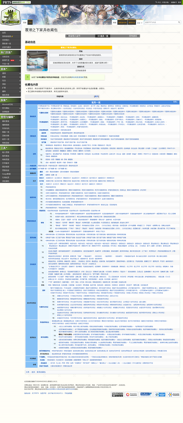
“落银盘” (58, 225)
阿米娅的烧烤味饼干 (62, 214)
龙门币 (93, 106)
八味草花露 (145, 228)
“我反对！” (123, 272)
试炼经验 (102, 261)
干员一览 (5, 64)
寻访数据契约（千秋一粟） (115, 122)
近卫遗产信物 (60, 237)
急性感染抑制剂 (53, 272)
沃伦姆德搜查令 (77, 251)
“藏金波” (78, 223)
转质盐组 (88, 154)
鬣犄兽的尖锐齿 (64, 264)
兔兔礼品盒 (104, 205)
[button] (139, 22)
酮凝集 (70, 159)
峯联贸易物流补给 (59, 199)
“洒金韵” (84, 228)
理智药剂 (42, 211)
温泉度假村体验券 (96, 360)
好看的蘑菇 (106, 251)
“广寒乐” (71, 228)
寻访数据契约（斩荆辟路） (154, 119)
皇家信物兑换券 (66, 130)
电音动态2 (81, 243)
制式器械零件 (110, 261)
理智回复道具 (31, 221)
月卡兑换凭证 (136, 363)
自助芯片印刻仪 (83, 323)
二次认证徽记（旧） (114, 363)
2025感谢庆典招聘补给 (80, 354)
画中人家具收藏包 (81, 332)
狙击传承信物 (80, 240)
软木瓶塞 (107, 279)
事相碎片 (157, 106)
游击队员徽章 (52, 251)
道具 (33, 372)
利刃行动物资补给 (101, 190)
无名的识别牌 (52, 248)
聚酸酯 (58, 159)
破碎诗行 (115, 279)
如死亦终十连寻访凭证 (154, 305)
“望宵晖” (64, 225)
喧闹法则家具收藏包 (96, 326)
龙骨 (47, 172)
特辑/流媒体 (68, 351)
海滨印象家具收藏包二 (66, 332)
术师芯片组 (84, 181)
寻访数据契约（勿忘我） (78, 117)
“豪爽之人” (94, 363)
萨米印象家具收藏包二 (129, 334)
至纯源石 (133, 36)
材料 (34, 154)
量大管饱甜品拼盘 (61, 228)
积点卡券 (156, 272)
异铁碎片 (70, 162)
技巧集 (44, 142)
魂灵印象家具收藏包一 (108, 340)
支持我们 (5, 40)
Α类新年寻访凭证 (56, 293)
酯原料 (59, 162)
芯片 (41, 184)
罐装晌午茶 (84, 259)
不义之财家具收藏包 (136, 342)
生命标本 (126, 357)
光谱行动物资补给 (52, 193)
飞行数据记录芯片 (54, 266)
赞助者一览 (6, 44)
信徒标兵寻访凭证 (63, 313)
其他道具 (44, 363)
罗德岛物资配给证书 (164, 251)
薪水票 (91, 259)
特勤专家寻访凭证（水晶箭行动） (121, 305)
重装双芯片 (67, 178)
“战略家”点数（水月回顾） (62, 274)
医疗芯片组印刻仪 (134, 321)
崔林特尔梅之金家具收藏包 (169, 342)
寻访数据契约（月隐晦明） (115, 117)
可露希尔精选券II (170, 111)
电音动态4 (97, 243)
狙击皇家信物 (80, 234)
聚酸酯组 (170, 154)
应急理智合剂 (73, 211)
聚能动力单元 (58, 148)
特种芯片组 (110, 181)
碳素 (52, 175)
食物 (42, 223)
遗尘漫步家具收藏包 (112, 332)
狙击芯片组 (76, 181)
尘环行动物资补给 (52, 196)
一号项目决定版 (95, 357)
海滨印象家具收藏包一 (150, 329)
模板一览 (5, 132)
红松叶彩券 (151, 256)
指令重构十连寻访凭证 (64, 310)
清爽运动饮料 (165, 225)
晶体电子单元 (86, 145)
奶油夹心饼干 (124, 223)
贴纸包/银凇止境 (102, 351)
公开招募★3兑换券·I (161, 290)
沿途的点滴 (122, 282)
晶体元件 (112, 154)
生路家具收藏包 (64, 348)
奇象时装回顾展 (114, 136)
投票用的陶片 (93, 279)
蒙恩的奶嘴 (52, 277)
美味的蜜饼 (115, 251)
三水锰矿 (154, 148)
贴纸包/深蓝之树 (90, 351)
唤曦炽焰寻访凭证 (89, 299)
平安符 (162, 261)
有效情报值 (105, 246)
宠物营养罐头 (121, 261)
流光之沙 (89, 272)
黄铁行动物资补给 (75, 190)
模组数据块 (49, 145)
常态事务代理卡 (56, 108)
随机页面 (5, 95)
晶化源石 (64, 266)
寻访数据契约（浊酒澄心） (79, 119)
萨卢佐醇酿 (132, 225)
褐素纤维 (80, 154)
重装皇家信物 (70, 234)
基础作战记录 (73, 166)
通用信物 (33, 237)
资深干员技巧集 (70, 142)
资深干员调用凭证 (89, 290)
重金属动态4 (53, 246)
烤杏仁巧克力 (100, 231)
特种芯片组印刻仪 (160, 321)
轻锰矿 (134, 154)
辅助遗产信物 (111, 237)
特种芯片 (99, 184)
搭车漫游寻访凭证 (122, 318)
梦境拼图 (130, 277)
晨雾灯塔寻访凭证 (63, 302)
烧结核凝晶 (77, 145)
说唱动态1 (114, 243)
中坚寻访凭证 (97, 108)
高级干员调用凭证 (92, 288)
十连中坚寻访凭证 (79, 108)
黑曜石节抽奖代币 (74, 246)
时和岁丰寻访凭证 (103, 305)
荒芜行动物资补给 (88, 190)
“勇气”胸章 (95, 274)
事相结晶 (66, 106)
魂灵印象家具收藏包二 (139, 340)
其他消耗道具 (43, 130)
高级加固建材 (54, 172)
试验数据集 (114, 266)
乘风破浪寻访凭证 (76, 299)
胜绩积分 (116, 272)
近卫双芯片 (58, 178)
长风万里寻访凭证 (103, 302)
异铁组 (48, 156)
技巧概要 (33, 169)
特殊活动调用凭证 (102, 290)
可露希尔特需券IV (68, 111)
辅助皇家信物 (111, 234)
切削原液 (113, 148)
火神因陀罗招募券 (79, 288)
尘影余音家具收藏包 (65, 340)
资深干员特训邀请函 (132, 139)
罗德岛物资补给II (64, 193)
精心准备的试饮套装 (75, 357)
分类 (27, 372)
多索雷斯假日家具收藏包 (81, 334)
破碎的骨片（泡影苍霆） (62, 282)
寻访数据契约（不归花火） (117, 124)
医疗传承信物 (101, 240)
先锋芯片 (49, 184)
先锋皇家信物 (50, 234)
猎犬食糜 (115, 282)
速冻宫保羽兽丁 (70, 217)
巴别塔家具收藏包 (118, 345)
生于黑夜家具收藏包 (81, 329)
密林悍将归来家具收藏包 (117, 329)
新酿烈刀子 (148, 261)
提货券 (44, 133)
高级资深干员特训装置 (71, 139)
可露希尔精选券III (157, 111)
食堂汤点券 (166, 246)
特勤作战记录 (67, 366)
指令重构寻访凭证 (158, 307)
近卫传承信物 (60, 240)
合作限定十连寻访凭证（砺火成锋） (135, 302)
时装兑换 (44, 136)
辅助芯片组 (102, 181)
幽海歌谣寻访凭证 (63, 299)
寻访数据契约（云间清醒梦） (79, 122)
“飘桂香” (71, 223)
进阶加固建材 (64, 172)
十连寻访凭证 (67, 108)
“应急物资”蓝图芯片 (73, 272)
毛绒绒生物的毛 (88, 266)
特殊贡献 (5, 143)
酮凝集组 (54, 156)
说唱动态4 (138, 243)
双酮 (75, 162)
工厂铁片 (145, 251)
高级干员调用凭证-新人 (150, 288)
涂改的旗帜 (68, 360)
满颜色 (57, 220)
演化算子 (129, 285)
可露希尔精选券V (131, 111)
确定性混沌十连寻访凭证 (106, 318)
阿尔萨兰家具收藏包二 (97, 337)
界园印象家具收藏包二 (151, 342)
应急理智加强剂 (85, 211)
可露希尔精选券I (55, 114)
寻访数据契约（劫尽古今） (157, 124)
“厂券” (50, 282)
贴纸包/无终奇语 (114, 351)
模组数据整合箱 (57, 321)
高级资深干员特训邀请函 (101, 139)
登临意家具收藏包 (169, 340)
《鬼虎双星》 (108, 256)
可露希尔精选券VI (119, 111)
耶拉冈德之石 (74, 259)
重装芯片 (63, 184)
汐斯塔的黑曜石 (64, 243)
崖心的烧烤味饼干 (149, 214)
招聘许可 (106, 108)
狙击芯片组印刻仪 (121, 321)
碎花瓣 (50, 274)
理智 (67, 363)
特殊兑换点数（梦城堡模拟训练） (146, 277)
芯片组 (41, 181)
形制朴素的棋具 (114, 357)
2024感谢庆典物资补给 (53, 202)
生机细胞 (64, 285)
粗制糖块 (61, 269)
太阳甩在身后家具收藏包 (78, 348)
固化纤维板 (96, 148)
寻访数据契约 (43, 122)
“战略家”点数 (164, 272)
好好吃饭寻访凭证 (89, 307)
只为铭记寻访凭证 (76, 296)
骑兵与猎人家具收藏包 (80, 326)
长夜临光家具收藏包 (114, 334)
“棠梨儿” (85, 277)
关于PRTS (35, 393)
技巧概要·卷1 (62, 169)
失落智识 (115, 285)
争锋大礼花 (104, 274)
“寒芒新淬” (86, 363)
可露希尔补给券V (68, 114)
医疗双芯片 (93, 178)
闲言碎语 (123, 277)
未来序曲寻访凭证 (63, 305)
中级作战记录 (52, 166)
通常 (43, 290)
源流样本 (122, 285)
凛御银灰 (104, 357)
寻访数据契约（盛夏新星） (151, 117)
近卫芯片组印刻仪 (94, 321)
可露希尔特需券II (94, 111)
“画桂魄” (71, 225)
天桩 (171, 266)
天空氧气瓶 (83, 279)
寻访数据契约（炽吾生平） (79, 124)
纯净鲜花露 (86, 223)
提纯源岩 (49, 151)
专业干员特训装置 (56, 139)
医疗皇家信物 (101, 234)
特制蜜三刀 (141, 225)
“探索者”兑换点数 (98, 272)
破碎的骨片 (169, 261)
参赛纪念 (63, 272)
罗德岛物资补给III (64, 196)
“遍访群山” (102, 363)
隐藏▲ (175, 102)
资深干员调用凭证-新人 (58, 290)
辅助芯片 (92, 184)
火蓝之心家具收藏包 (65, 326)
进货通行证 (130, 261)
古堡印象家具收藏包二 (66, 329)
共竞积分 (61, 279)
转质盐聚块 (104, 148)
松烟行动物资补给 (104, 193)
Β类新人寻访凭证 (145, 293)
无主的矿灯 (60, 360)
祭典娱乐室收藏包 (91, 342)
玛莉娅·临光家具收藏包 (134, 329)
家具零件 (121, 108)
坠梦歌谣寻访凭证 (89, 313)
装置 (52, 159)
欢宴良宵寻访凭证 (145, 307)
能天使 (64, 357)
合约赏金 (150, 106)
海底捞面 (98, 228)
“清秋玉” (78, 228)
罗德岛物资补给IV (77, 196)
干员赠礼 (42, 357)
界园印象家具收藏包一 (120, 342)
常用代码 (5, 128)
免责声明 (43, 393)
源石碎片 (87, 106)
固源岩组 (155, 154)
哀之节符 (144, 266)
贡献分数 (5, 136)
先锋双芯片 (49, 178)
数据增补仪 (58, 145)
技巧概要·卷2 (52, 169)
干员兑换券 (67, 288)
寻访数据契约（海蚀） (96, 119)
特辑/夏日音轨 (162, 351)
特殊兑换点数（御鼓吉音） (98, 277)
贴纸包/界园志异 (126, 351)
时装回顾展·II (82, 136)
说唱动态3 (130, 243)
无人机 (58, 363)
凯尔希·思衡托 (134, 357)
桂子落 (74, 220)
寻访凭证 (89, 108)
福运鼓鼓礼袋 (56, 354)
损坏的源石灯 (77, 274)
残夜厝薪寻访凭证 (63, 307)
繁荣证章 (156, 261)
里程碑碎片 (106, 266)
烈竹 (72, 282)
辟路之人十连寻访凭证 (64, 315)
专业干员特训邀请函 (117, 139)
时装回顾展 (64, 136)
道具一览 (104, 36)
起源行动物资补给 (108, 199)
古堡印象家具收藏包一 (126, 326)
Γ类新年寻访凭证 (81, 293)
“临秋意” (91, 228)
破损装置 (53, 162)
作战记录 (33, 166)
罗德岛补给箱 (66, 354)
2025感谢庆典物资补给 (53, 205)
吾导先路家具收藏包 (81, 337)
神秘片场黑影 (69, 277)
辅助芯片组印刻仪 (147, 321)
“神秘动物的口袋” (146, 357)
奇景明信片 (152, 251)
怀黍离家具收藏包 (104, 345)
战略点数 (78, 277)
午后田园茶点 (105, 223)
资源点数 (161, 277)
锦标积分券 (106, 282)
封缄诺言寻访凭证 (63, 318)
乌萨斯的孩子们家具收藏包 (144, 326)
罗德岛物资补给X (51, 208)
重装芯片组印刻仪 (108, 321)
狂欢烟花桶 (66, 202)
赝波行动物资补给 (104, 196)
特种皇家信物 (121, 234)
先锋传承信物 (50, 240)
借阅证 (73, 261)
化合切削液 (95, 154)
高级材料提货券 (67, 133)
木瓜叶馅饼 (117, 220)
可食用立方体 (97, 217)
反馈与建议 (6, 47)
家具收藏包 (44, 337)
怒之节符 (137, 266)
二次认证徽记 (126, 363)
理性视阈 (86, 285)
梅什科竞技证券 (135, 251)
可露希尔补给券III (94, 114)
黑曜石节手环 (96, 246)
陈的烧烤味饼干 (76, 231)
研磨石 (140, 154)
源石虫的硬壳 (52, 264)
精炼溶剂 (120, 148)
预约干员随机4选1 (56, 288)
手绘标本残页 (52, 253)
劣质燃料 (98, 266)
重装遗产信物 (70, 237)
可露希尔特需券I (106, 111)
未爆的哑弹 (77, 360)
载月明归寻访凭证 (145, 313)
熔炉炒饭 (116, 225)
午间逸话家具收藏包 (111, 326)
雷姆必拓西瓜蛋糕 (110, 217)
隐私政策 (27, 393)
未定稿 (101, 279)
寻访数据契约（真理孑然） (59, 122)
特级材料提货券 (55, 133)
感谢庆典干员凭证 (165, 288)
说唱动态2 (122, 243)
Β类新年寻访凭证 (69, 293)
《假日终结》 (98, 256)
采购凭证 (125, 106)
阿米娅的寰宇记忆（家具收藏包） (86, 345)
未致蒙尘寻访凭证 (119, 307)
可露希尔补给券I (119, 114)
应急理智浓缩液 (52, 211)
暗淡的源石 (51, 360)
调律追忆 (122, 266)
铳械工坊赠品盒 (67, 205)
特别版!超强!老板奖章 (54, 357)
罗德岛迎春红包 (113, 190)
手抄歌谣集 (139, 261)
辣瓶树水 (166, 266)
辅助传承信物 (111, 240)
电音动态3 (89, 243)
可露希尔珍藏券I (55, 111)
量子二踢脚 (150, 246)
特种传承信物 (121, 240)
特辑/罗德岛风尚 (57, 351)
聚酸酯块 (63, 151)
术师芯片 (78, 184)
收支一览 (5, 139)
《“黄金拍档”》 (88, 256)
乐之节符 (130, 266)
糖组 (175, 154)
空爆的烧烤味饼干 (89, 231)
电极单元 (49, 154)
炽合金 (119, 154)
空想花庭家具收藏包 (77, 342)
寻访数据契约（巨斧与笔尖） (114, 119)
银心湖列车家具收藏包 (66, 345)
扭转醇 (128, 154)
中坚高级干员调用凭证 (74, 290)
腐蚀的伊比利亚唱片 (55, 256)
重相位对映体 (67, 145)
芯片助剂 (87, 151)
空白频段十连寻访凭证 (117, 313)
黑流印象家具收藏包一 (95, 348)
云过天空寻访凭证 (76, 305)
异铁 (65, 159)
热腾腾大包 (156, 225)
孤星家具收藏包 (64, 342)
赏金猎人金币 (74, 36)
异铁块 (75, 151)
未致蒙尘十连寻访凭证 (104, 307)
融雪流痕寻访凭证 (132, 313)
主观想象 (71, 285)
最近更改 (5, 121)
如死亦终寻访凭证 (140, 305)
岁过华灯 (143, 190)
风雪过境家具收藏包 (145, 334)
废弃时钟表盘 (124, 251)
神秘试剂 (67, 261)
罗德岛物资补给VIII (93, 205)
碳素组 (48, 175)
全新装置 (162, 154)
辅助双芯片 (102, 178)
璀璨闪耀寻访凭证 (76, 307)
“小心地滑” (60, 277)
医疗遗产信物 (101, 237)
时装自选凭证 (54, 136)
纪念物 (42, 360)
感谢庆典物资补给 (61, 190)
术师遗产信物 (90, 237)
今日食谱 (109, 272)
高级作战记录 (42, 166)
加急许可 (114, 108)
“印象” (79, 256)
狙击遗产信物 (80, 237)
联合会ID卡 (65, 259)
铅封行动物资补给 (90, 193)
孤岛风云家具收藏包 (166, 329)
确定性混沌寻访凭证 (90, 318)
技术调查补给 (70, 199)
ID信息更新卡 (54, 130)
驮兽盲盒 (159, 266)
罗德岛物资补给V (82, 199)
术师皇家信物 (90, 234)
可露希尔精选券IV (145, 111)
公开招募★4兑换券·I (146, 290)
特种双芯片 (110, 178)
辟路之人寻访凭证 (158, 313)
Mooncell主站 (7, 104)
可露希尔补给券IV (81, 114)
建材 (41, 172)
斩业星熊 (85, 357)
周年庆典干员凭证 (105, 288)
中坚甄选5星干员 (56, 106)
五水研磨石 (162, 148)
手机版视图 (68, 393)
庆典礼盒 (123, 190)
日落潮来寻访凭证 (89, 296)
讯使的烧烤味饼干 (136, 214)
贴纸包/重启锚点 (151, 351)
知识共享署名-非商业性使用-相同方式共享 (61, 389)
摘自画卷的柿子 (83, 220)
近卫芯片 (56, 184)
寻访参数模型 (134, 106)
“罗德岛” (148, 225)
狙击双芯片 (76, 178)
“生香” (172, 272)
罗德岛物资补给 (51, 187)
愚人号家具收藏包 (112, 337)
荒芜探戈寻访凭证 (132, 307)
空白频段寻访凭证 (103, 313)
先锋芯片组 (49, 181)
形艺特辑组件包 (44, 351)
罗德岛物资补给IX (80, 205)
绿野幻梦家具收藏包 (80, 340)
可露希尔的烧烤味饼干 (77, 214)
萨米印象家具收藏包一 (98, 334)
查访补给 (49, 199)
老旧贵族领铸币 (88, 251)
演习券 (52, 363)
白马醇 (148, 148)
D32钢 (94, 145)
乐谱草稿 (60, 261)
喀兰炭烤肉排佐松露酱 (84, 217)
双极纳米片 (101, 145)
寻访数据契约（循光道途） (59, 119)
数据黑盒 (95, 261)
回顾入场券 (73, 136)
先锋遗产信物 (50, 237)
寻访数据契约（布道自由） (98, 124)
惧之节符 (151, 266)
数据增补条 (49, 148)
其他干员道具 (43, 366)
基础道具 (33, 116)
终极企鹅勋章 (122, 246)
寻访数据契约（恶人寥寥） (59, 124)
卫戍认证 (140, 272)
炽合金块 (134, 148)
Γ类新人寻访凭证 (157, 293)
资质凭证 (118, 106)
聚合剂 (108, 145)
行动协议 (143, 246)
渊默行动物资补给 (117, 196)
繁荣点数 (136, 285)
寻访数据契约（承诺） (57, 127)
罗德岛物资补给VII (77, 202)
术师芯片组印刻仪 (58, 323)
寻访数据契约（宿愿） (97, 122)
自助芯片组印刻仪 (71, 323)
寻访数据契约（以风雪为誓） (137, 124)
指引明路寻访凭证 (116, 302)
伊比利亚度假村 (78, 77)
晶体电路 (127, 148)
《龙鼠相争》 (118, 256)
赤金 (97, 106)
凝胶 (123, 154)
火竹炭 (82, 282)
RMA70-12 (147, 154)
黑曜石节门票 (86, 246)
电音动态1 (73, 243)
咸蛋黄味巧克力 (162, 214)
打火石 (168, 277)
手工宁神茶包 (170, 228)
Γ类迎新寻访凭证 (119, 293)
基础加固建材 (74, 172)
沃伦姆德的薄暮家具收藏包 (98, 329)
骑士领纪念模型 (162, 256)
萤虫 (76, 282)
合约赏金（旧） (133, 246)
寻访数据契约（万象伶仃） (135, 119)
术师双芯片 (84, 178)
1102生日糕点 (127, 228)
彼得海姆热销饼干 (64, 251)
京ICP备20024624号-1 (55, 393)
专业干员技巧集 (82, 142)
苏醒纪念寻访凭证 (63, 296)
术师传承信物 (90, 240)
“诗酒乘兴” (78, 363)
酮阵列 (81, 151)
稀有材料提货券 (79, 133)
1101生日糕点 (106, 225)
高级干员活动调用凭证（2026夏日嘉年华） (124, 290)
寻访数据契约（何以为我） (135, 122)
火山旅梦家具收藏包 (105, 342)
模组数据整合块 (69, 321)
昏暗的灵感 (56, 285)
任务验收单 (144, 285)
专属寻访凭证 (43, 307)
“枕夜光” (78, 225)
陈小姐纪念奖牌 (141, 256)
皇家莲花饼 (123, 225)
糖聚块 (69, 151)
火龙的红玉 (92, 264)
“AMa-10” (85, 360)
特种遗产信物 (121, 237)
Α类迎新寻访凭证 (94, 293)
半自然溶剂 (104, 154)
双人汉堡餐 (172, 214)
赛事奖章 (73, 256)
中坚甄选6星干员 (44, 106)
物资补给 (33, 197)
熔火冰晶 (88, 282)
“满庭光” (58, 223)
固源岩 (48, 159)
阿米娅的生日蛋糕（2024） (91, 225)
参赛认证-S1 (87, 274)
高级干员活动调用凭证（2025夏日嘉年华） (126, 288)
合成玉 (80, 106)
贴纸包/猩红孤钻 (78, 351)
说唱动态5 (146, 243)
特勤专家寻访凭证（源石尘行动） (108, 296)
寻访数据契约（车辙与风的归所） (78, 127)
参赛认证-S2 (52, 279)
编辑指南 (5, 125)
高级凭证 (104, 106)
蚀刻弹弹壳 (98, 259)
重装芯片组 (67, 181)
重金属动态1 (155, 243)
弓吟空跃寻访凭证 (76, 318)
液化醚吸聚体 (68, 148)
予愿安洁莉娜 (156, 357)
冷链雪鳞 (153, 228)
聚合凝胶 (141, 148)
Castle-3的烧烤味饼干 (62, 231)
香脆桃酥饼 (93, 220)
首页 (4, 33)
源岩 (47, 162)
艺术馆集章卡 (52, 269)
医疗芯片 (85, 184)
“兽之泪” (84, 264)
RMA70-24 (171, 148)
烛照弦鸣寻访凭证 (89, 305)
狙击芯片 (71, 184)
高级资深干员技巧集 (57, 142)
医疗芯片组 (93, 181)
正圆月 (63, 220)
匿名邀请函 (132, 272)
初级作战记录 (63, 166)
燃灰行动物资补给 (133, 190)
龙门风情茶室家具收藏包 (96, 332)
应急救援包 (113, 205)
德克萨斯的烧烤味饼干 (93, 214)
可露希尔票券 (43, 113)
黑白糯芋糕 (161, 228)
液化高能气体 (57, 154)
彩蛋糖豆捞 (136, 228)
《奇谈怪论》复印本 (84, 261)
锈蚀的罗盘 (52, 261)
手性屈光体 (78, 148)
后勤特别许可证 (148, 363)
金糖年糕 (109, 220)
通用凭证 (111, 106)
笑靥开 (69, 220)
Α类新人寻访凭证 (132, 293)
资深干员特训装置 (86, 139)
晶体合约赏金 (165, 106)
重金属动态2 (165, 243)
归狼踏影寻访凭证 (89, 302)
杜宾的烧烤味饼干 (108, 214)
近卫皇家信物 (60, 234)
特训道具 (44, 139)
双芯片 (41, 178)
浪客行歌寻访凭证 (76, 313)
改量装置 (56, 151)
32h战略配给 (50, 190)
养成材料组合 (44, 322)
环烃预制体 (87, 148)
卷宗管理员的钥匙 (54, 259)
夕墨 (173, 251)
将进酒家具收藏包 (159, 334)
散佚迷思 (100, 285)
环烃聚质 (73, 154)
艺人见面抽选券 (114, 277)
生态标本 (79, 285)
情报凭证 (143, 106)
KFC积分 (114, 246)
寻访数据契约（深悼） (133, 117)
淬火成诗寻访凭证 (76, 302)
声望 (63, 363)
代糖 (64, 162)
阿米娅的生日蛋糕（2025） (112, 228)
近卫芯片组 (58, 181)
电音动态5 (106, 243)
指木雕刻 (79, 266)
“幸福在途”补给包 (64, 208)
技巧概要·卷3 (42, 169)
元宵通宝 (159, 246)
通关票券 (66, 256)
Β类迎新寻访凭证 (107, 293)
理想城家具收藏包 (94, 340)
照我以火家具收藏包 (155, 340)
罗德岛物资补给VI (95, 199)
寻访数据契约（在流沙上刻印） (155, 122)
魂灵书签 (93, 285)
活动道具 (33, 264)
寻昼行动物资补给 (91, 196)
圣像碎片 (72, 266)
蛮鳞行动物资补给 (77, 193)
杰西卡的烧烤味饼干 (122, 214)
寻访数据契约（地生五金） (59, 117)
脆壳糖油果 (115, 223)
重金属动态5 (63, 246)
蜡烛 (49, 285)
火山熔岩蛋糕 (95, 223)
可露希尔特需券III (81, 111)
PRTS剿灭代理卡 (44, 108)
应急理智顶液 (63, 211)
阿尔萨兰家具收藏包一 (66, 337)
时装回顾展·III (92, 136)
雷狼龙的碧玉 (97, 282)
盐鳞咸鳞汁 (148, 272)
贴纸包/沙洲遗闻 (138, 351)
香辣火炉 (102, 220)
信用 (71, 363)
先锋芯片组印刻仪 (81, 321)
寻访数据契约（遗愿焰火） (96, 117)
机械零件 (98, 251)
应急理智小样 (95, 211)
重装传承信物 (70, 240)
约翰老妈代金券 (129, 256)
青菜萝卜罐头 (59, 217)
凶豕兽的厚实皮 (75, 264)
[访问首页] (10, 15)
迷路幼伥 (108, 285)
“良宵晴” (64, 223)
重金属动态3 (174, 243)
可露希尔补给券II (106, 114)
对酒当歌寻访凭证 (103, 299)
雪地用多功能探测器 (72, 279)
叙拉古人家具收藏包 (124, 340)
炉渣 (82, 272)
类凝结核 (66, 154)
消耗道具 (33, 136)
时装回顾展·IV (103, 136)
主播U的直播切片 (56, 366)
